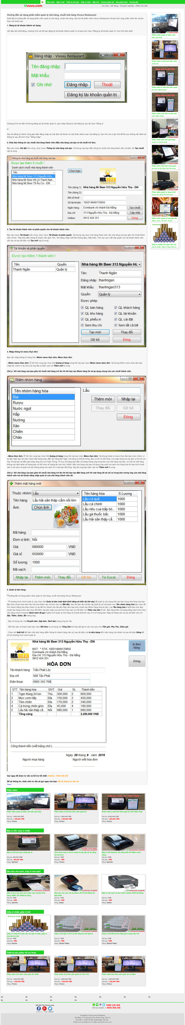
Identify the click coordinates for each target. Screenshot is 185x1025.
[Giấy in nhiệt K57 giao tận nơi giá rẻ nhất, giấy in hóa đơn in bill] (28, 931)
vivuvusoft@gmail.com (85, 1022)
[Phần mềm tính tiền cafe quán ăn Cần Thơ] (75, 972)
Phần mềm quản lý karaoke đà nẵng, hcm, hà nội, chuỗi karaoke (164, 220)
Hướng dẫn (134, 2)
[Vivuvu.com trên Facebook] (39, 1010)
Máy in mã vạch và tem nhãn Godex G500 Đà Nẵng (122, 893)
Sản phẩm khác (122, 2)
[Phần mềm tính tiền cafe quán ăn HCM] (28, 972)
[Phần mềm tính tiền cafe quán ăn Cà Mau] (123, 972)
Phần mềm (51, 2)
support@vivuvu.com (104, 1022)
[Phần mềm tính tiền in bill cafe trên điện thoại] (165, 111)
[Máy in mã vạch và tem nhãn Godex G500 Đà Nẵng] (123, 891)
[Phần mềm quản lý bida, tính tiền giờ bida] (28, 809)
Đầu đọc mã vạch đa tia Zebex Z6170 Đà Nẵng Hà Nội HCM (74, 894)
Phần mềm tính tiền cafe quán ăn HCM (22, 974)
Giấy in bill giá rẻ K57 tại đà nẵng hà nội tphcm (73, 933)
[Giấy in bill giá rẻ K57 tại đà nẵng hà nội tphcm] (75, 931)
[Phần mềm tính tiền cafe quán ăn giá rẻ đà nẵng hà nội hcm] (165, 164)
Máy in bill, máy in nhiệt (18, 830)
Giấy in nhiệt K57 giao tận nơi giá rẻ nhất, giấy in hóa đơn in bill (27, 934)
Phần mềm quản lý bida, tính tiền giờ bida (24, 811)
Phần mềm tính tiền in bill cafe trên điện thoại (164, 114)
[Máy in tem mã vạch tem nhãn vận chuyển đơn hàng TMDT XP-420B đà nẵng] (28, 891)
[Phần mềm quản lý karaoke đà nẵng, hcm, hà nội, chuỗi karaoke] (165, 216)
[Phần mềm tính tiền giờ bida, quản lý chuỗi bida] (165, 137)
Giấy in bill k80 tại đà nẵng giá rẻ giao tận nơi (120, 933)
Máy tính (96, 2)
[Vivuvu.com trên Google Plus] (45, 1010)
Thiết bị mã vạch (72, 2)
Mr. (2, 997)
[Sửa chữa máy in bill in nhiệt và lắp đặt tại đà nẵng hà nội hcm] (75, 850)
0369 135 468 (141, 6)
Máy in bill (60, 2)
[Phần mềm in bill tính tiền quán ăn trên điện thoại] (123, 809)
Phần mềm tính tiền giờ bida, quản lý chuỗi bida (164, 140)
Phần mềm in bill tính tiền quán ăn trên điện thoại (122, 811)
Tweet (9, 784)
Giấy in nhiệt (86, 2)
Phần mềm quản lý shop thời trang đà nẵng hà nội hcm (164, 193)
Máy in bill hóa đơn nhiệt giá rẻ (19, 852)
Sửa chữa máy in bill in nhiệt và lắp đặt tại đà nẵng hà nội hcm (75, 853)
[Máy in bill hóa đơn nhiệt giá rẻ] (28, 850)
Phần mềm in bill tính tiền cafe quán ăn (70, 811)
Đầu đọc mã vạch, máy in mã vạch (24, 871)
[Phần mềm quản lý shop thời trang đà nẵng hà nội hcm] (165, 190)
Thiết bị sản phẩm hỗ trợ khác (21, 952)
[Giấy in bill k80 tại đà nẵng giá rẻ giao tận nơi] (123, 931)
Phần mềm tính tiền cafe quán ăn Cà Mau (119, 974)
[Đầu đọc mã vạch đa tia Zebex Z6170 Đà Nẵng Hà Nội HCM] (75, 891)
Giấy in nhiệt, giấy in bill (18, 911)
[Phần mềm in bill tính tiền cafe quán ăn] (75, 809)
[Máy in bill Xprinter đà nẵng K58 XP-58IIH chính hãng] (123, 850)
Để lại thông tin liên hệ (68, 781)
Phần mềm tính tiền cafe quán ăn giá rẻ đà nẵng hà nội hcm (164, 167)
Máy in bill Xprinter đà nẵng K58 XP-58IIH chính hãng (121, 853)
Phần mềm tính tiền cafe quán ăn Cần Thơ (71, 974)
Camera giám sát (107, 2)
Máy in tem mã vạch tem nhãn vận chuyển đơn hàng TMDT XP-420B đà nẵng (26, 894)
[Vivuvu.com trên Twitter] (50, 1010)
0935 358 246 (113, 1007)
